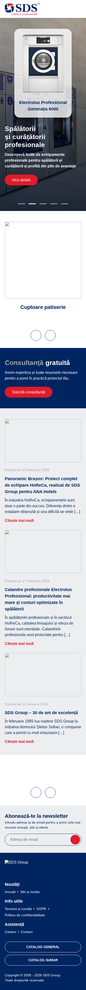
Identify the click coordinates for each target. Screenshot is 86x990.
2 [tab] (32, 203)
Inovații (10, 892)
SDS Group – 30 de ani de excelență (41, 712)
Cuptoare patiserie (43, 307)
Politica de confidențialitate (25, 915)
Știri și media (30, 892)
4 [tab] (53, 203)
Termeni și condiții (18, 909)
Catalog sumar (43, 960)
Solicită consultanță (28, 392)
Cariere (10, 932)
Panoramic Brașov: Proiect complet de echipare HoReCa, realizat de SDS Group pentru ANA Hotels (42, 485)
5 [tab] (64, 203)
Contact (26, 932)
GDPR (41, 909)
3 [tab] (43, 203)
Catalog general (43, 947)
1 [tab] (21, 203)
